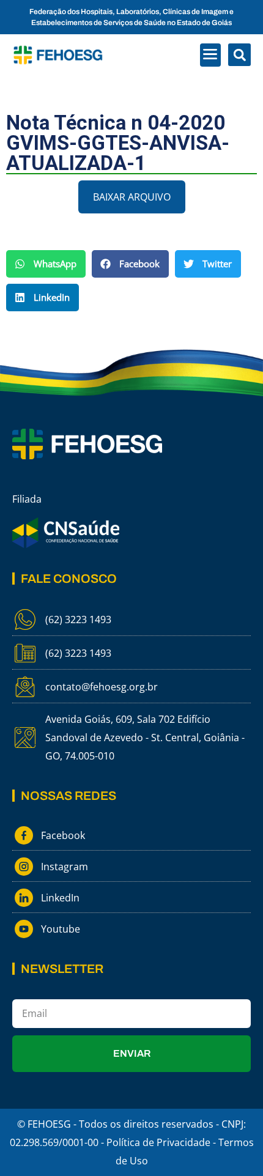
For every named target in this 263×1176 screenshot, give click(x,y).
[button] (210, 55)
